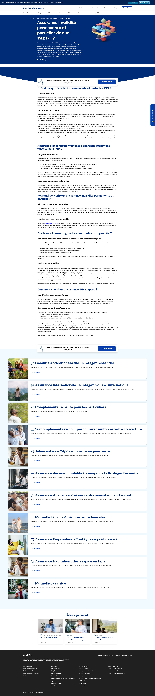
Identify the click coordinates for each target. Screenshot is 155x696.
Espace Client (126, 8)
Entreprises (106, 8)
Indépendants (94, 8)
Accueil (25, 13)
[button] (152, 115)
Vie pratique (53, 13)
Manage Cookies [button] (144, 2)
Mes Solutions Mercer (34, 8)
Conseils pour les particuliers (38, 13)
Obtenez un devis (106, 82)
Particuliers (82, 8)
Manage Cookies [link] (83, 686)
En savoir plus (36, 372)
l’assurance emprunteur (51, 223)
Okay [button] (133, 2)
